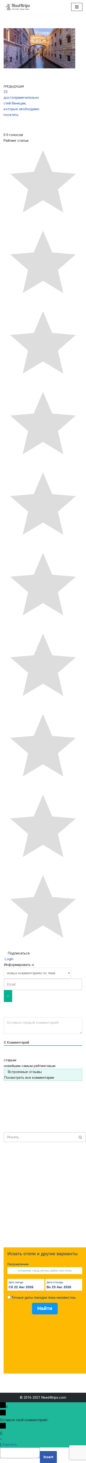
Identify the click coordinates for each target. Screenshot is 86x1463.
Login (8, 959)
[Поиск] (80, 1137)
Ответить (9, 1444)
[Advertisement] (43, 1195)
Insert (48, 1457)
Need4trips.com (53, 1397)
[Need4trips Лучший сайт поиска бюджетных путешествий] (18, 7)
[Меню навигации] (76, 7)
